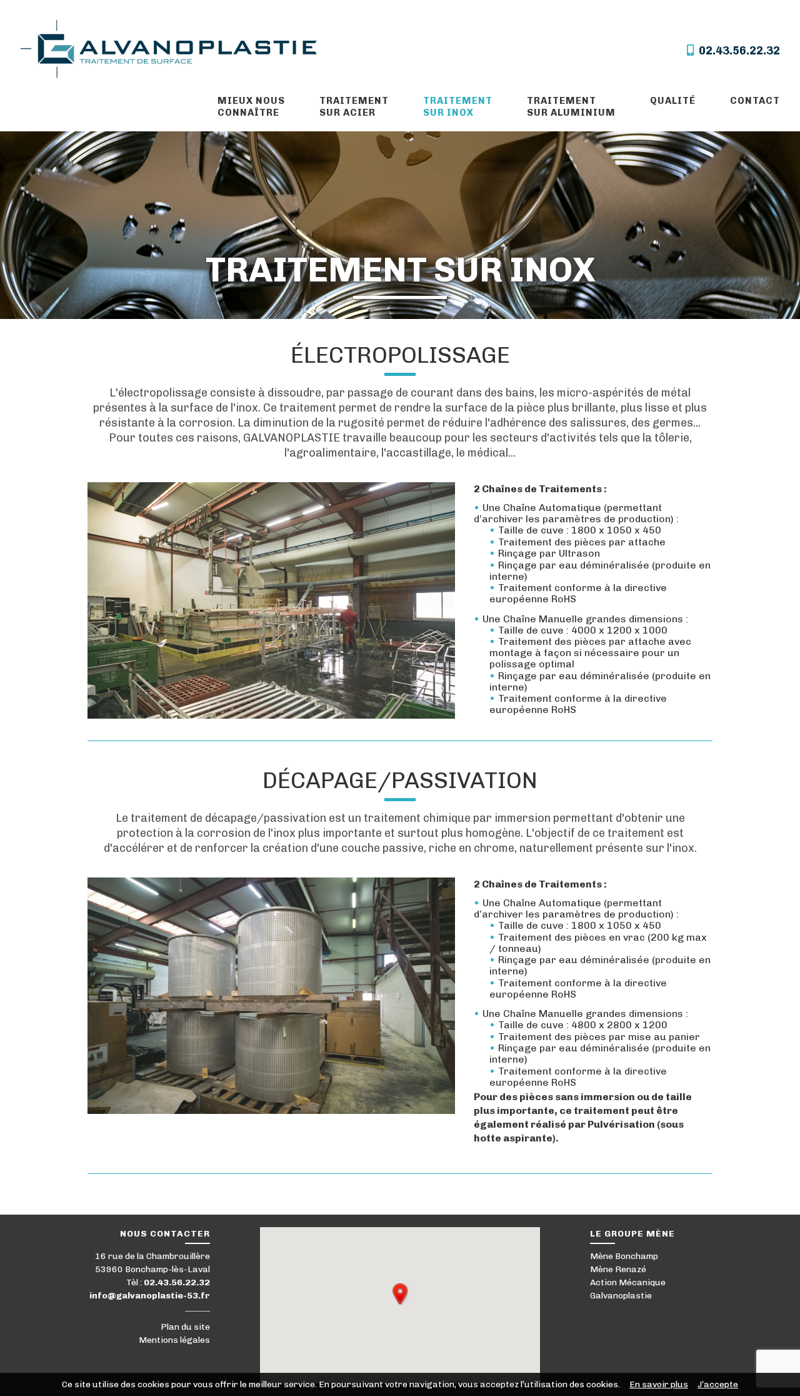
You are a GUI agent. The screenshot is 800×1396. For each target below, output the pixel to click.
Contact (755, 100)
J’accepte (718, 1384)
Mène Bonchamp (624, 1256)
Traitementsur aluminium (571, 106)
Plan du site (185, 1327)
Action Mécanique (628, 1282)
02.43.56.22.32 (737, 51)
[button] (400, 1294)
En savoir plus (658, 1384)
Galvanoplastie (621, 1295)
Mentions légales (174, 1340)
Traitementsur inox (457, 106)
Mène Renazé (618, 1269)
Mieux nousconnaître (251, 106)
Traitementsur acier (354, 106)
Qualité (673, 100)
